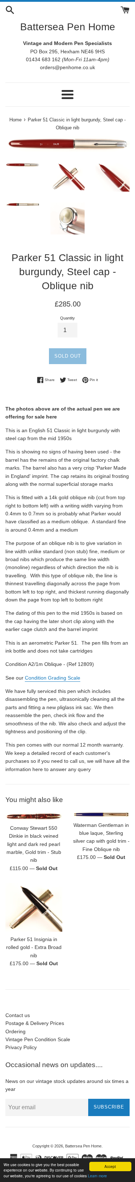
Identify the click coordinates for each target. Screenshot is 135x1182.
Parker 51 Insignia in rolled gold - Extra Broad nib (34, 947)
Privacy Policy (21, 1047)
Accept (110, 1166)
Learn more (97, 1175)
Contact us (17, 1015)
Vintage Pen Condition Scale (37, 1039)
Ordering (15, 1031)
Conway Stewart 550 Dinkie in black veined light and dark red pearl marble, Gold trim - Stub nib (33, 844)
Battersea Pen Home (67, 26)
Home (15, 119)
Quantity (67, 318)
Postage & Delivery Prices (34, 1023)
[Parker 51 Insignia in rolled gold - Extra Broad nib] (33, 907)
